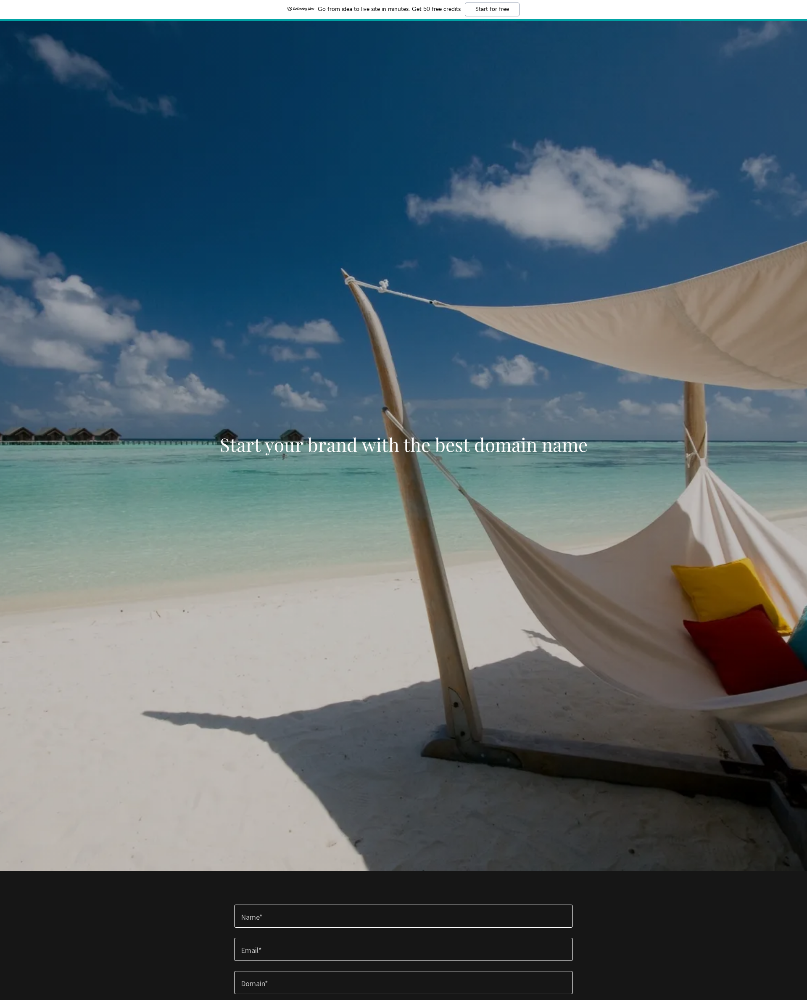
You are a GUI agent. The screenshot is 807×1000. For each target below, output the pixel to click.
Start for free (492, 9)
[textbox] (403, 916)
